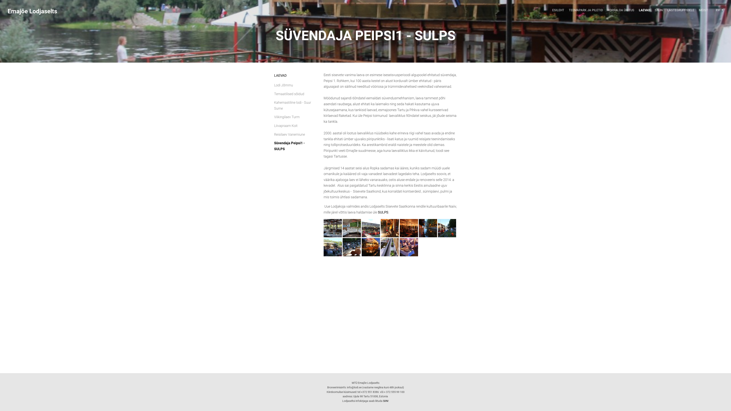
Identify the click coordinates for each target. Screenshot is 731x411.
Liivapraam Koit (286, 126)
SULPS (383, 212)
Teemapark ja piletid (586, 10)
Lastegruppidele (680, 10)
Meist (703, 10)
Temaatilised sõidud (289, 94)
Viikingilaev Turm (287, 117)
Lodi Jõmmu (283, 85)
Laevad (644, 10)
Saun (659, 10)
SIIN (385, 400)
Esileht (558, 10)
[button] (718, 10)
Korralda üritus (620, 10)
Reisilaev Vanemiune (289, 134)
